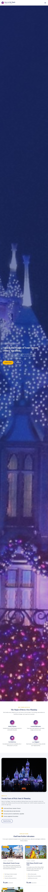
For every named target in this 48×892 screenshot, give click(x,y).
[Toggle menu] (45, 2)
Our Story (18, 362)
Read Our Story (7, 821)
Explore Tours (8, 362)
